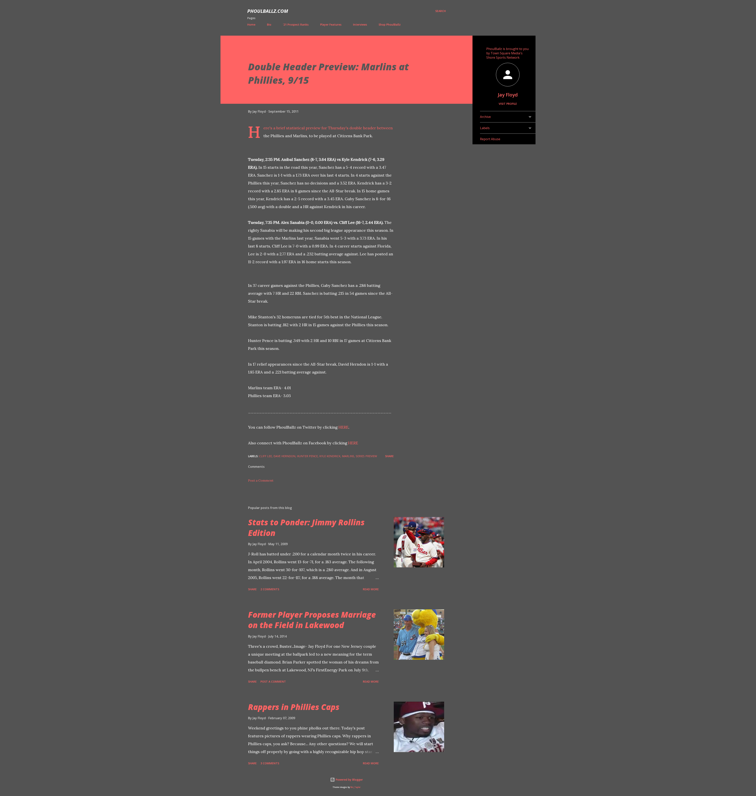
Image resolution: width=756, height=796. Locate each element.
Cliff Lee (265, 456)
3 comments (269, 763)
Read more (371, 589)
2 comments (269, 589)
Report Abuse (490, 139)
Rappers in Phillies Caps (293, 706)
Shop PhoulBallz (390, 24)
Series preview (366, 456)
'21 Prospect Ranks (296, 24)
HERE (343, 427)
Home (251, 24)
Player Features (330, 24)
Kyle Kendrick (329, 456)
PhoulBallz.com (267, 11)
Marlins (348, 456)
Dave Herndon (284, 456)
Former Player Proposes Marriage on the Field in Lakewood (312, 619)
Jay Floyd (508, 94)
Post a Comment (260, 480)
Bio (269, 24)
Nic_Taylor (355, 787)
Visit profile (508, 104)
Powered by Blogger (349, 779)
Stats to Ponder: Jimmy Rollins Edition (306, 527)
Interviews (360, 24)
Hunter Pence (307, 456)
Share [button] (389, 456)
